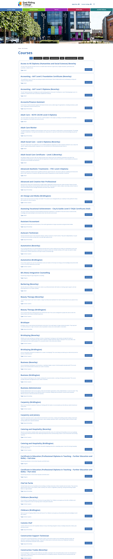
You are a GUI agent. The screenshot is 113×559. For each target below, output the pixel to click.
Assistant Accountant (30, 221)
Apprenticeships (28, 108)
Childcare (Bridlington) (30, 510)
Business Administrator (31, 388)
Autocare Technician (29, 233)
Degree (25, 278)
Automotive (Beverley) (30, 245)
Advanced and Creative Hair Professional (38, 181)
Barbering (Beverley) (29, 284)
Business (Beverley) (29, 362)
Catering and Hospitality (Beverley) (36, 429)
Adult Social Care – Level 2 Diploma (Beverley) (40, 142)
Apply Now (75, 4)
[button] (94, 4)
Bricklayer (25, 322)
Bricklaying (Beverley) (30, 335)
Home (19, 48)
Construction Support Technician (35, 536)
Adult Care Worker (29, 127)
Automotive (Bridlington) (31, 260)
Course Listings (85, 4)
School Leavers (27, 202)
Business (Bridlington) (30, 375)
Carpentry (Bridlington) (31, 402)
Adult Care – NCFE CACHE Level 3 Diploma (39, 115)
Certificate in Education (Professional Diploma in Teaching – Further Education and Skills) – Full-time (56, 457)
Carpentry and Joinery (30, 415)
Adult (25, 70)
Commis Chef (26, 523)
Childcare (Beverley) (29, 497)
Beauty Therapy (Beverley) (32, 297)
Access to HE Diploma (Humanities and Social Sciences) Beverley (48, 63)
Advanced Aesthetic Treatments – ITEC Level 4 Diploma (44, 169)
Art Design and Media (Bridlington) (36, 196)
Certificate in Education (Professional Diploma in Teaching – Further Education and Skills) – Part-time (56, 470)
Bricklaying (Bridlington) (31, 349)
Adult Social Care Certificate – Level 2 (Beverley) (41, 154)
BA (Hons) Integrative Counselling (35, 272)
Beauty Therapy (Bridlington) (33, 309)
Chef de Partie (27, 483)
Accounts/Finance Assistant (33, 102)
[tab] (31, 58)
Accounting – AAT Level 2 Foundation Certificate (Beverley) (46, 76)
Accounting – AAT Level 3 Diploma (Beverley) (40, 89)
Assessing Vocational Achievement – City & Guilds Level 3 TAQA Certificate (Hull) (55, 208)
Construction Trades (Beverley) (34, 550)
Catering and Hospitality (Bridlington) (37, 443)
